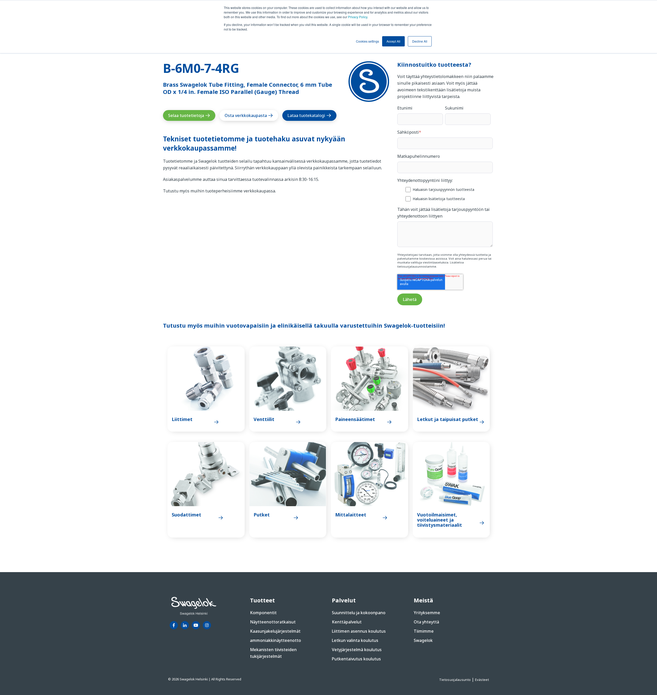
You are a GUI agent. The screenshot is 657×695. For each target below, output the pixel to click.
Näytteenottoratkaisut (273, 622)
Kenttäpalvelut (347, 622)
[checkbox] (445, 194)
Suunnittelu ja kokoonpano (358, 612)
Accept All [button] (393, 41)
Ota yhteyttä (426, 622)
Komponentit (263, 612)
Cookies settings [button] (367, 41)
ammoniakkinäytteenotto (275, 640)
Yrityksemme (427, 612)
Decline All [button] (419, 41)
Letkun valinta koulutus (355, 640)
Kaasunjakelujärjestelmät (275, 631)
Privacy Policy (357, 17)
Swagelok (423, 640)
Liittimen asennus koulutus (359, 631)
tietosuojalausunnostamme (416, 266)
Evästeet (482, 679)
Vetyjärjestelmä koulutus (357, 649)
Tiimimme (424, 631)
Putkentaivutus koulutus (356, 659)
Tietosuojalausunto (455, 679)
